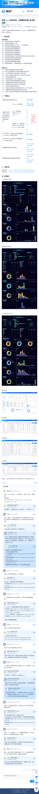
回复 (34, 491)
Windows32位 (30, 149)
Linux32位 (29, 151)
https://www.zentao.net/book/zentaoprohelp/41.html (22, 172)
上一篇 (4, 483)
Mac (28, 147)
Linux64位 (29, 145)
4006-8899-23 (14, 6)
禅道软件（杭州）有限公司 (22, 790)
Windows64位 (30, 144)
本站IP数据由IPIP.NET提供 (19, 792)
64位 (28, 103)
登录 (33, 781)
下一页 (33, 769)
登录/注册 (30, 11)
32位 (32, 103)
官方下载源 (29, 100)
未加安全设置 (30, 105)
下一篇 (35, 483)
